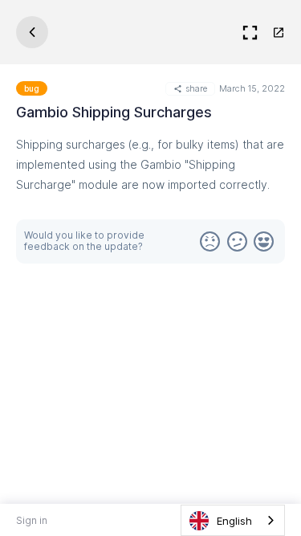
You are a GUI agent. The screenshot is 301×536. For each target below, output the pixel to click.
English (234, 520)
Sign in (31, 520)
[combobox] (233, 520)
